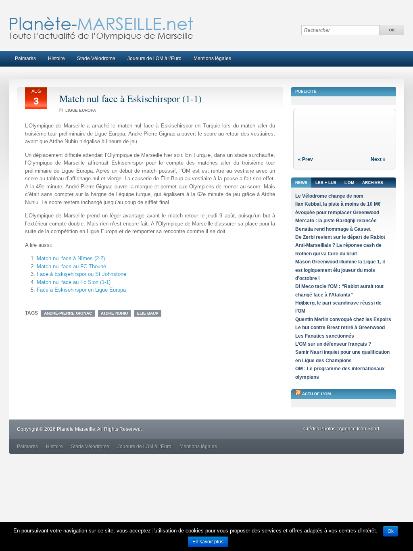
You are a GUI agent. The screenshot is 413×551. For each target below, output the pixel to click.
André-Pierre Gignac (68, 313)
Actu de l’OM (316, 394)
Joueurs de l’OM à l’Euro (154, 58)
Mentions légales (212, 58)
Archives (372, 182)
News (301, 182)
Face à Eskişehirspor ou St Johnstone (81, 274)
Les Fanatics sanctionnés (324, 336)
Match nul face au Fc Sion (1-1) (74, 282)
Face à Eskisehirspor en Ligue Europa (81, 290)
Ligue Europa (80, 110)
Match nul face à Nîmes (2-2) (71, 258)
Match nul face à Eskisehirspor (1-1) (130, 98)
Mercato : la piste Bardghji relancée (336, 220)
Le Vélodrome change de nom (329, 196)
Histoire (56, 58)
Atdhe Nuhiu (114, 313)
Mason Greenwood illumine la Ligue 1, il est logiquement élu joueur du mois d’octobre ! (340, 270)
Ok (391, 531)
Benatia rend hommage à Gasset (333, 229)
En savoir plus (207, 542)
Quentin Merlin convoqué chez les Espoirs (343, 319)
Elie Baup (148, 313)
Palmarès (25, 58)
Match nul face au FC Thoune (71, 266)
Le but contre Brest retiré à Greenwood (340, 327)
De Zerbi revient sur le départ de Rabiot (340, 237)
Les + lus (325, 182)
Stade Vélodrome (96, 58)
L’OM (349, 182)
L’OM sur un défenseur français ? (333, 344)
